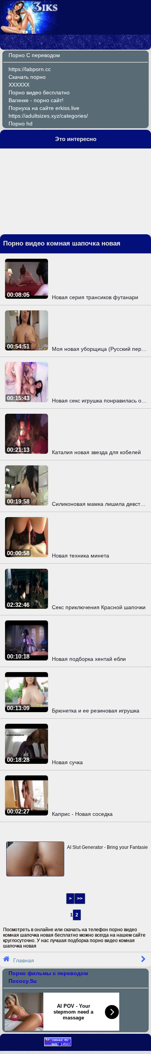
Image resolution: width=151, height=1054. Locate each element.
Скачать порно (27, 77)
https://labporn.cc (30, 69)
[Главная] (30, 32)
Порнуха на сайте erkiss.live (44, 108)
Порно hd (21, 123)
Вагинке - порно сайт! (36, 100)
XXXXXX (19, 85)
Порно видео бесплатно (39, 92)
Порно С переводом (34, 55)
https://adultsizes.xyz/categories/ (48, 116)
